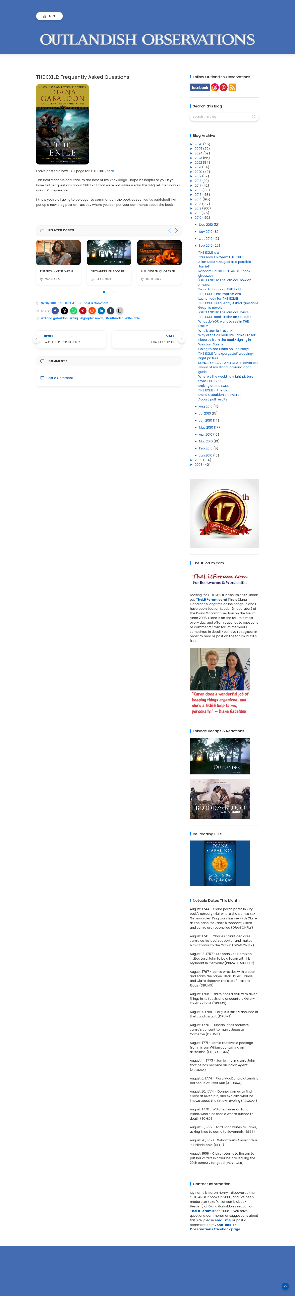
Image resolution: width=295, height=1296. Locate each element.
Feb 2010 (206, 448)
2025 (199, 148)
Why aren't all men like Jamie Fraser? (227, 335)
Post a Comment (95, 303)
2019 (198, 176)
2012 (198, 208)
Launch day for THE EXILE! (218, 298)
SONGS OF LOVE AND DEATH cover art (228, 363)
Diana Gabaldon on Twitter (219, 394)
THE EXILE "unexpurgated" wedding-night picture (226, 356)
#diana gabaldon (54, 318)
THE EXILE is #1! (210, 252)
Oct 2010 (206, 238)
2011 (198, 213)
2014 (198, 199)
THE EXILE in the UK (213, 390)
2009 (199, 460)
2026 (199, 144)
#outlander (114, 318)
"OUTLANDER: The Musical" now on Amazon (224, 282)
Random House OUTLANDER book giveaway (224, 273)
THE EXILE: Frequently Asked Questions (228, 303)
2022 (199, 162)
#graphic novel (91, 318)
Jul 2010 (205, 413)
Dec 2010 (206, 224)
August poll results (212, 399)
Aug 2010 (206, 406)
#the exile (132, 318)
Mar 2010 (206, 441)
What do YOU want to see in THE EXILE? (223, 323)
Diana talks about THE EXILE (219, 289)
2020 (199, 172)
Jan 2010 (206, 455)
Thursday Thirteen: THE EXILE (220, 257)
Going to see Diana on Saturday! (223, 349)
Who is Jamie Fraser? (215, 330)
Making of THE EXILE (213, 385)
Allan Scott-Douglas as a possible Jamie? (224, 264)
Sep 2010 (206, 245)
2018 (198, 181)
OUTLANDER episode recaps (61, 271)
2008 (199, 464)
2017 (198, 185)
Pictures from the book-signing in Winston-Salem (224, 342)
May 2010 (206, 427)
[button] (55, 310)
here (110, 171)
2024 (199, 153)
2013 (198, 204)
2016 (198, 190)
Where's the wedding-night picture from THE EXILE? (225, 378)
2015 (198, 194)
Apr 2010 (206, 434)
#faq (74, 318)
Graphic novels (210, 307)
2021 (198, 167)
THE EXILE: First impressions (219, 294)
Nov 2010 (206, 231)
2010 (198, 217)
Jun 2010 (206, 420)
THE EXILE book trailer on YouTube (224, 317)
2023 (199, 158)
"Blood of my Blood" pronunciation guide (224, 369)
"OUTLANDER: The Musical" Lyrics (223, 312)
